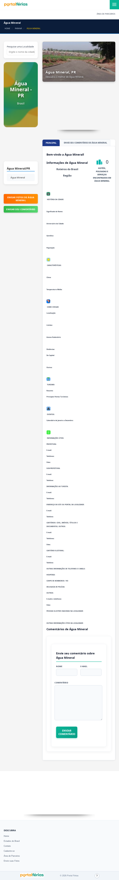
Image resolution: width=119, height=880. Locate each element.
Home (6, 836)
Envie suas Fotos (12, 861)
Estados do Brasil (12, 841)
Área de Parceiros (12, 856)
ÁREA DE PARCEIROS (106, 14)
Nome (59, 666)
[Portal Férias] (16, 5)
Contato (7, 846)
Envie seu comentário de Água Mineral (85, 142)
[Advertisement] (21, 145)
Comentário (61, 682)
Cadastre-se (9, 851)
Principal (51, 142)
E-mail (83, 666)
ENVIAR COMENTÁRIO (66, 732)
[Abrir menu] (114, 4)
